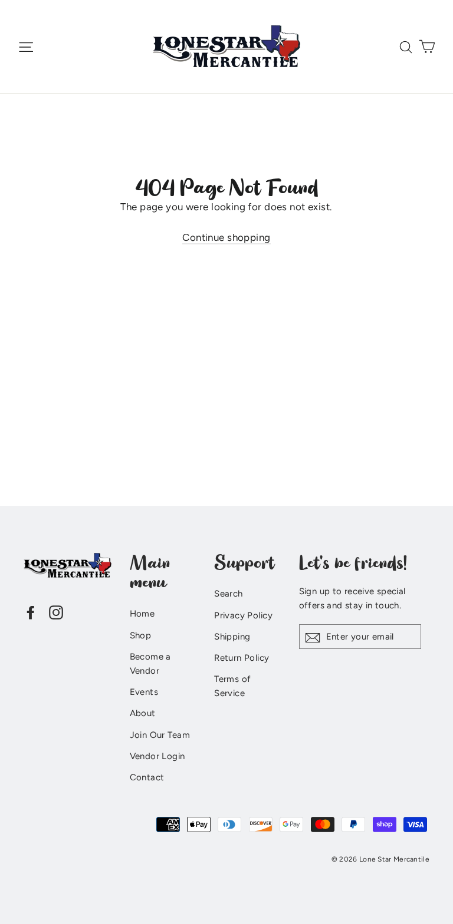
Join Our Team (160, 735)
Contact (147, 777)
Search (228, 593)
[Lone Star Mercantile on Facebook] (31, 612)
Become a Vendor (150, 663)
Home (142, 613)
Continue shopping (226, 237)
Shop (141, 635)
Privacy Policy (243, 615)
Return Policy (242, 658)
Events (144, 692)
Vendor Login (157, 756)
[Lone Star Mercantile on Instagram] (56, 612)
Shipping (232, 636)
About (143, 713)
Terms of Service (232, 686)
